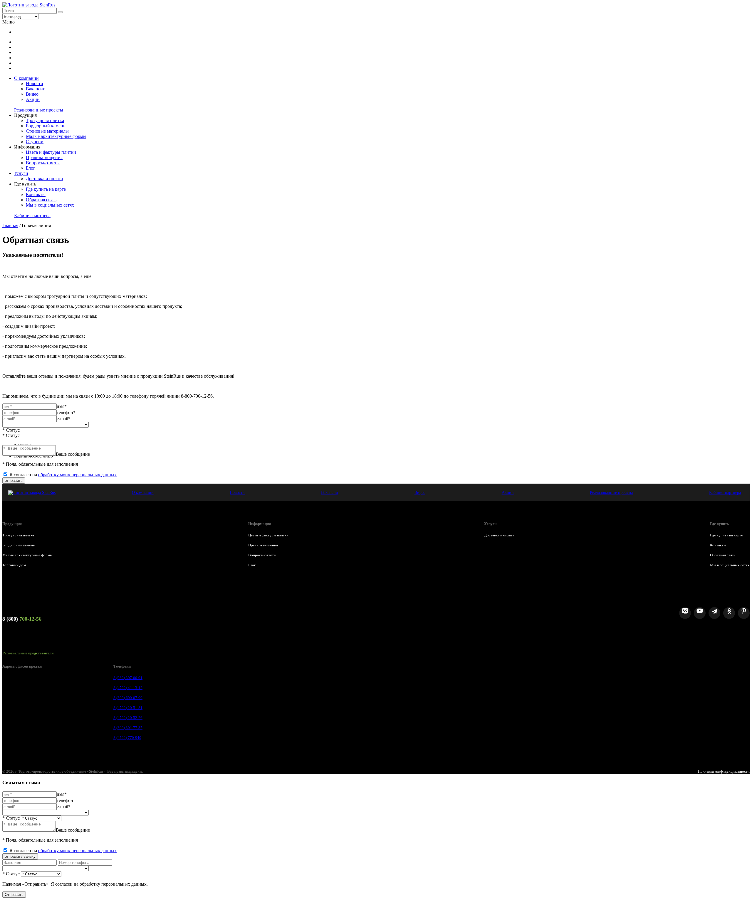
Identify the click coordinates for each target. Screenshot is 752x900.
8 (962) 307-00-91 (127, 678)
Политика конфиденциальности (724, 771)
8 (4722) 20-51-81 (127, 707)
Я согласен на (63, 474)
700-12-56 (21, 619)
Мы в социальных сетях (50, 204)
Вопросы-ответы (43, 162)
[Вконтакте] (685, 613)
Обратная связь (41, 199)
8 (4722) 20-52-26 (127, 717)
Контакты (36, 194)
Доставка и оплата (44, 178)
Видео (32, 94)
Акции (33, 99)
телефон (65, 800)
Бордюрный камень (45, 125)
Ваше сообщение (73, 454)
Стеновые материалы (47, 131)
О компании (26, 78)
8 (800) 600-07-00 (127, 697)
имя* (62, 406)
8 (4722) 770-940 (127, 737)
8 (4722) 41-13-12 (127, 687)
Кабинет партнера (32, 215)
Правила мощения (44, 157)
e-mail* (63, 418)
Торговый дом (14, 565)
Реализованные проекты (38, 109)
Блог (30, 168)
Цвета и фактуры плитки (51, 152)
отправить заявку (20, 856)
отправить (14, 480)
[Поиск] (60, 12)
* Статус (11, 430)
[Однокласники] (729, 613)
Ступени (34, 141)
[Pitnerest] (744, 613)
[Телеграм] (714, 613)
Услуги (21, 173)
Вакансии (36, 88)
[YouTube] (700, 613)
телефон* (66, 412)
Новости (34, 83)
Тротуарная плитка (45, 120)
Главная (10, 225)
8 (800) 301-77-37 (127, 727)
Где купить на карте (46, 189)
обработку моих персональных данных (77, 474)
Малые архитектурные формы (56, 136)
